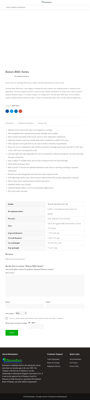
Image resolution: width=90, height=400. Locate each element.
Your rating (9, 313)
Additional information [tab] (26, 123)
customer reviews (21, 76)
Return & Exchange (53, 363)
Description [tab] (9, 123)
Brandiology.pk (62, 396)
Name (8, 302)
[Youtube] (13, 386)
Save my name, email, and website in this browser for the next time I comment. (36, 318)
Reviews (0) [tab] (42, 123)
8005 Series (15, 106)
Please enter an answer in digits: (16, 323)
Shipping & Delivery (53, 366)
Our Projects (73, 363)
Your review (10, 273)
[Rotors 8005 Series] (7, 111)
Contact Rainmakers (53, 359)
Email (48, 302)
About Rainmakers (75, 359)
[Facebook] (5, 386)
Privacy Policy (74, 366)
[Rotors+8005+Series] (11, 111)
